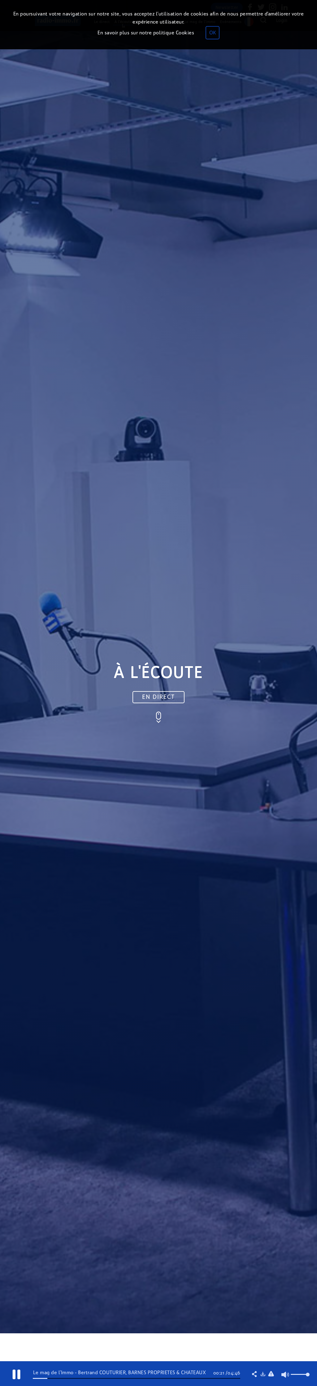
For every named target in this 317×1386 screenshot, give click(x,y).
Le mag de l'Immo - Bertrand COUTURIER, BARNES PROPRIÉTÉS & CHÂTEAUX (119, 1372)
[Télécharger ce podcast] (263, 1374)
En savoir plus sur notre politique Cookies (146, 33)
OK (212, 33)
